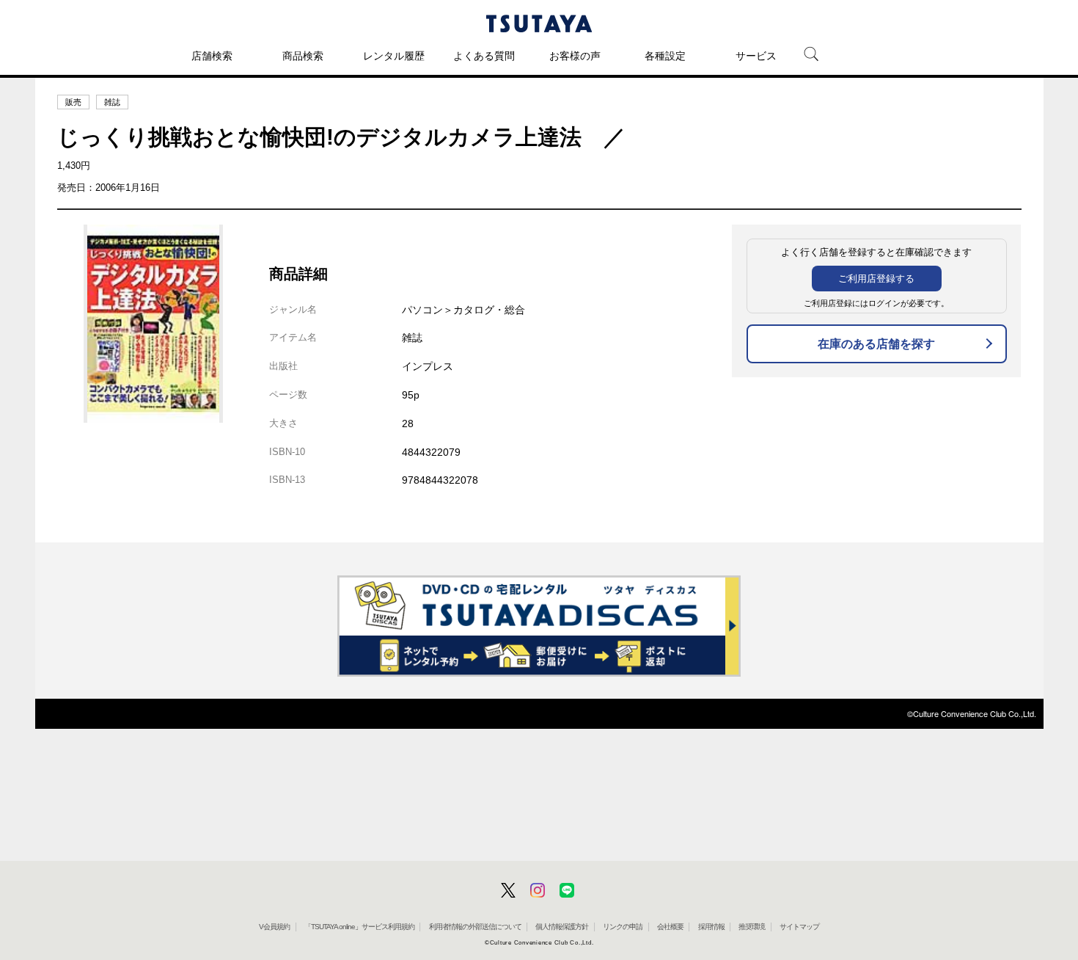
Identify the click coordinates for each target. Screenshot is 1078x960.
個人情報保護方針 (561, 927)
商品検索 (302, 56)
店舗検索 (211, 56)
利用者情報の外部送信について (475, 927)
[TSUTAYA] (539, 23)
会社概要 (670, 927)
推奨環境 (751, 927)
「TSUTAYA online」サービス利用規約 (359, 927)
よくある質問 (484, 56)
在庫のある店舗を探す (876, 344)
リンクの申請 (622, 927)
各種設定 (665, 56)
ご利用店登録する (876, 278)
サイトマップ (799, 927)
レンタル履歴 (394, 56)
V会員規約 (274, 927)
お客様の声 (575, 56)
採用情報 (711, 927)
